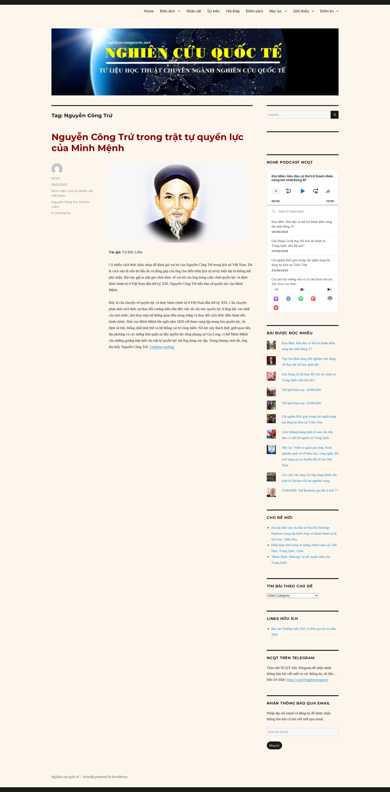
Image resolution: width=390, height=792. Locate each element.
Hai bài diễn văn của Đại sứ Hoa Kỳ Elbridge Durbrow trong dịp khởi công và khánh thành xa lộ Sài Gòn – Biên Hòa (304, 533)
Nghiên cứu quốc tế (65, 777)
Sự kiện (213, 11)
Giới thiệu (301, 11)
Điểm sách (254, 11)
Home (149, 11)
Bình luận (58, 191)
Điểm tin (327, 11)
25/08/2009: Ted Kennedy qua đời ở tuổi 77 (310, 490)
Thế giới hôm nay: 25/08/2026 (301, 403)
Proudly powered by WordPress (105, 777)
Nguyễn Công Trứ (64, 202)
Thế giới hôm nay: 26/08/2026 (301, 390)
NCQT (55, 178)
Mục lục (275, 11)
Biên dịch (167, 11)
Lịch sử (72, 191)
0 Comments (61, 213)
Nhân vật (193, 11)
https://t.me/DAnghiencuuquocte (307, 679)
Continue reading (161, 347)
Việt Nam (58, 195)
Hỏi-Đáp (233, 11)
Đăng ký (274, 745)
